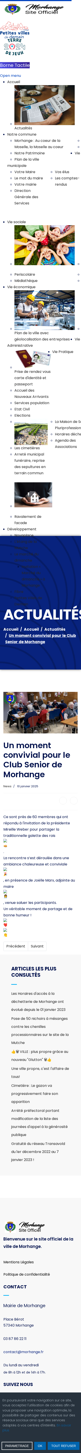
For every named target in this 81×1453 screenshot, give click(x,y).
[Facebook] (63, 800)
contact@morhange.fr (23, 1351)
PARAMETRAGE (17, 1446)
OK (40, 1446)
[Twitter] (74, 800)
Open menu (10, 75)
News (7, 786)
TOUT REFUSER (63, 1446)
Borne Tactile (15, 65)
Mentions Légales (18, 1262)
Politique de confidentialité (26, 1274)
